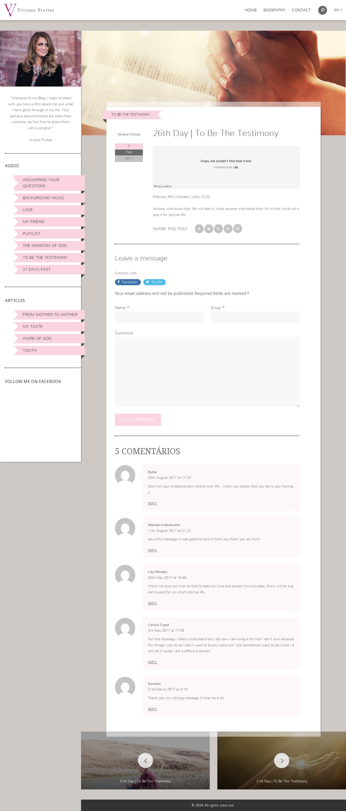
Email (216, 308)
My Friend (34, 222)
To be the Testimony (45, 258)
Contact (301, 10)
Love (28, 210)
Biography (274, 10)
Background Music (44, 198)
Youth (29, 350)
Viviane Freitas (129, 134)
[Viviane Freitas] (29, 10)
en (337, 10)
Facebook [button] (129, 282)
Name (120, 308)
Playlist (31, 234)
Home (251, 10)
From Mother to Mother (50, 315)
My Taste (33, 327)
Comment (124, 333)
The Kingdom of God (45, 246)
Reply (152, 503)
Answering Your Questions (41, 183)
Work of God (37, 338)
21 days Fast (37, 269)
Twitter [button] (156, 282)
